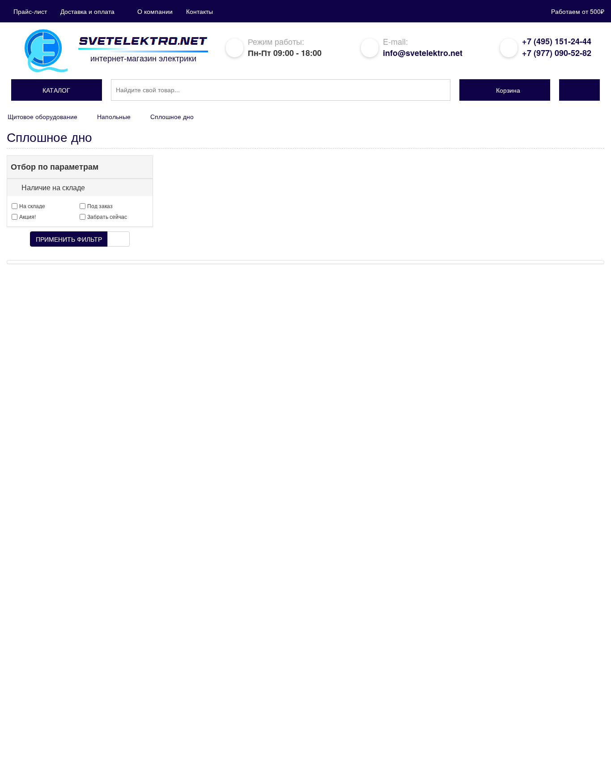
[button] (56, 90)
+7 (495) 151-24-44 (556, 41)
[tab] (80, 187)
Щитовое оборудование (42, 116)
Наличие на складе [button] (53, 188)
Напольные (114, 116)
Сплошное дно (172, 116)
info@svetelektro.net (422, 53)
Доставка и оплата (87, 11)
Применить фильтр (69, 239)
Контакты (199, 11)
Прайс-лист (30, 11)
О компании (155, 11)
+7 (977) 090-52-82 (556, 53)
